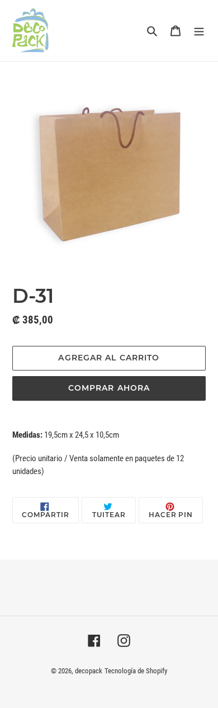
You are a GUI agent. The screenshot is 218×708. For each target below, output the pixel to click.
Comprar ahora (109, 388)
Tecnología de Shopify (136, 671)
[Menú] (199, 30)
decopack (88, 671)
